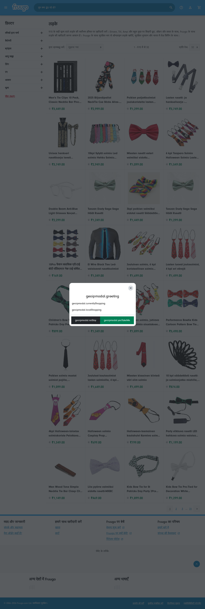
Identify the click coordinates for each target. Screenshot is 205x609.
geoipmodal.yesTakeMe (117, 320)
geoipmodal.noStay (85, 320)
